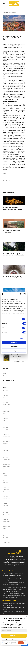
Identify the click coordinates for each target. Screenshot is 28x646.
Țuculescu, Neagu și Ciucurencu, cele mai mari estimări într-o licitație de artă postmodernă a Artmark (18, 358)
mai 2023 (5, 480)
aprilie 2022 (5, 510)
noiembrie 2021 (6, 521)
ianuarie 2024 (6, 461)
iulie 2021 (5, 530)
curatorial (5, 10)
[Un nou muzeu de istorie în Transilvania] (14, 223)
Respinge (14, 350)
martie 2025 (5, 429)
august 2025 (5, 418)
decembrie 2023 (6, 464)
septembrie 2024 (6, 443)
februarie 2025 (6, 432)
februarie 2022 (6, 514)
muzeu (19, 173)
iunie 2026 (5, 395)
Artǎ (4, 371)
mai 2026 (5, 397)
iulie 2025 (5, 420)
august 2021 (5, 528)
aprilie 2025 (5, 427)
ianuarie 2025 (6, 434)
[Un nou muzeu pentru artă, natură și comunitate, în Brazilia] (14, 246)
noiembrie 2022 (6, 494)
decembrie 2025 (6, 409)
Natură (4, 373)
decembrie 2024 (6, 436)
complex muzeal (12, 173)
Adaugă (20, 642)
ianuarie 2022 (6, 517)
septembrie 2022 (6, 498)
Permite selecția (14, 346)
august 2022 (5, 500)
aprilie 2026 (5, 399)
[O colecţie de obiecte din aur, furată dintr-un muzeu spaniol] (14, 200)
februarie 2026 (6, 404)
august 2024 (5, 445)
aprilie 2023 (5, 482)
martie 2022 (5, 512)
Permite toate (14, 342)
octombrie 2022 (6, 496)
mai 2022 (5, 507)
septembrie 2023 (6, 471)
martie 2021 (5, 540)
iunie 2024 (5, 450)
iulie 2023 (5, 475)
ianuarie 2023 (6, 489)
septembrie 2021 (6, 526)
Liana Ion (18, 34)
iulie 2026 (5, 393)
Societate (9, 10)
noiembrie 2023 (6, 466)
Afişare (21, 338)
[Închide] (26, 643)
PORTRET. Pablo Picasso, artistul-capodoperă (14, 587)
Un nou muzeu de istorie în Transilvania (11, 231)
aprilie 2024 (5, 455)
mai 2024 (5, 452)
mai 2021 (5, 535)
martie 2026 (5, 402)
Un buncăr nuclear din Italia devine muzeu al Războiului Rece (13, 277)
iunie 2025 (5, 422)
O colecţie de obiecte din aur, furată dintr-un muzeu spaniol (12, 208)
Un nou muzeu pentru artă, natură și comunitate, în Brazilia (13, 254)
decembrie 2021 (6, 519)
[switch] (24, 323)
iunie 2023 (5, 478)
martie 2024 (5, 457)
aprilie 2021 (5, 537)
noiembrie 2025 (6, 411)
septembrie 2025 (6, 416)
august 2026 (5, 390)
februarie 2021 (6, 542)
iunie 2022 (5, 505)
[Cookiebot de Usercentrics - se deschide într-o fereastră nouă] (20, 294)
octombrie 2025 (6, 413)
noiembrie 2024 (6, 438)
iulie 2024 (5, 448)
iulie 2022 (5, 503)
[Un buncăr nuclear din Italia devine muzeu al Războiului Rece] (14, 269)
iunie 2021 (5, 533)
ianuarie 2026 (6, 406)
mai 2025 (5, 425)
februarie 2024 (6, 459)
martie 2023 (5, 484)
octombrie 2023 (6, 468)
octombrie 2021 (6, 523)
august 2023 (5, 473)
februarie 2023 (6, 487)
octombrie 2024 (6, 441)
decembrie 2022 (6, 491)
